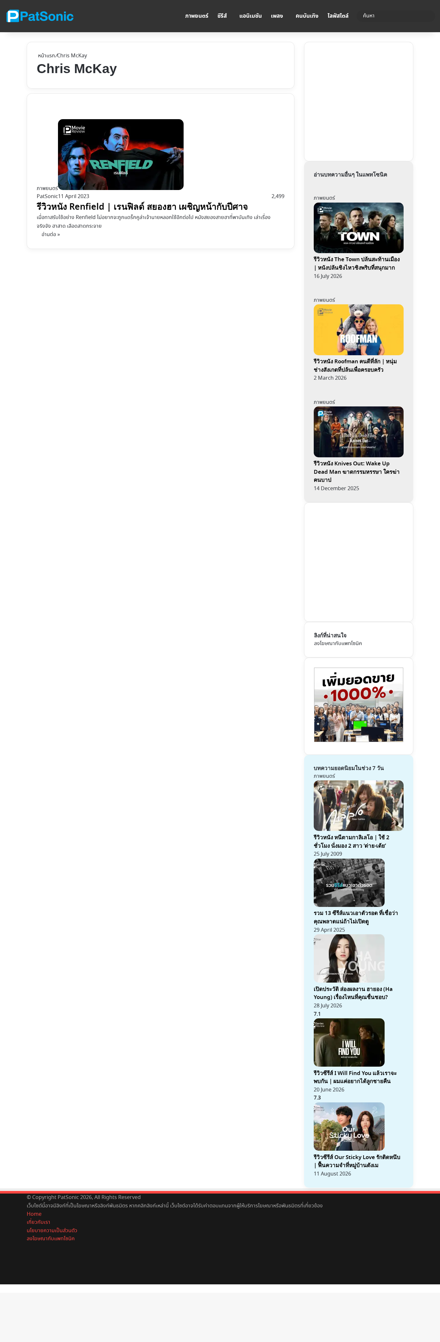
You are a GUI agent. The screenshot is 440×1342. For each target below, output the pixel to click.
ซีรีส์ (222, 16)
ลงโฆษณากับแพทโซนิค (338, 643)
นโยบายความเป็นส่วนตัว (52, 1230)
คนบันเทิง (307, 16)
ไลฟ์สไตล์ (338, 16)
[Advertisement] (362, 100)
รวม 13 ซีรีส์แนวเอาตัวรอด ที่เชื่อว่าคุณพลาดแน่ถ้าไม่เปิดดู (356, 917)
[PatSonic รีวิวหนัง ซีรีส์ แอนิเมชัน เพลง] (39, 16)
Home (34, 1214)
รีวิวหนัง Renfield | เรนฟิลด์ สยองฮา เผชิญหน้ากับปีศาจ (142, 206)
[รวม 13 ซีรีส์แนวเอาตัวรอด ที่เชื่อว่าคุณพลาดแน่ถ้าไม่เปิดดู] (349, 905)
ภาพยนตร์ (196, 16)
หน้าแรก (46, 56)
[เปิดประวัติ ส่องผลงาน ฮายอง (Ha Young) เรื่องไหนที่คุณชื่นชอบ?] (349, 981)
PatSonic (47, 196)
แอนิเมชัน (250, 16)
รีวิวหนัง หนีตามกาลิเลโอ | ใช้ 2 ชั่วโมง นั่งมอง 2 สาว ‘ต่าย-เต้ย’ (351, 841)
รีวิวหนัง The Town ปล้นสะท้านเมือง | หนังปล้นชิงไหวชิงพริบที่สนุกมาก (357, 263)
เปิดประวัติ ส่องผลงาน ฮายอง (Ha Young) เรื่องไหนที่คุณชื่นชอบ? (353, 993)
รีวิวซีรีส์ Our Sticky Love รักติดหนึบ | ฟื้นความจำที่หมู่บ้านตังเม (357, 1161)
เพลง (277, 16)
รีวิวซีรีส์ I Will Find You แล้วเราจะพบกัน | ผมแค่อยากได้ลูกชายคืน (355, 1077)
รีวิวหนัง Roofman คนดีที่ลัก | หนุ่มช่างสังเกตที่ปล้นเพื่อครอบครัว (355, 365)
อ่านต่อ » (51, 234)
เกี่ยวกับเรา (38, 1222)
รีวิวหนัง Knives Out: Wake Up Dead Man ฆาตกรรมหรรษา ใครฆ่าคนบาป (357, 472)
